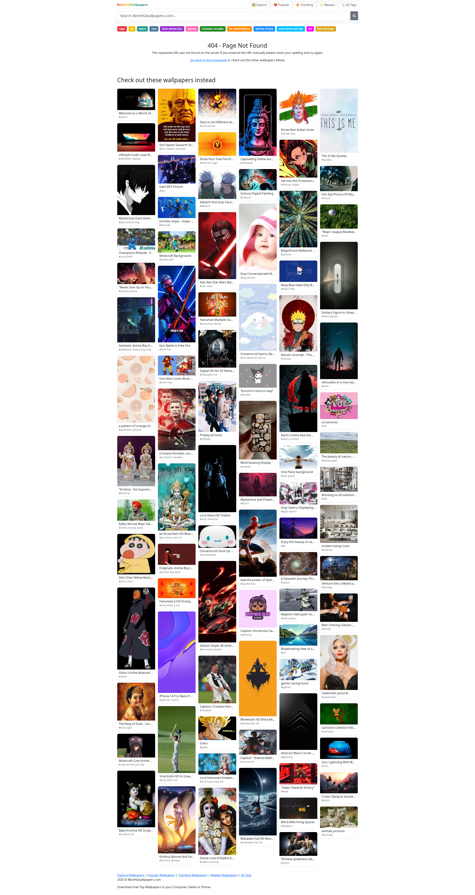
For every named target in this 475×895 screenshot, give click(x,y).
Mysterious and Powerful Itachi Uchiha (267, 500)
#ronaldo (205, 710)
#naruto (286, 358)
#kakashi (205, 206)
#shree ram (288, 133)
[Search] (354, 15)
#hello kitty (288, 289)
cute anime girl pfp (291, 28)
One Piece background (297, 472)
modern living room (336, 546)
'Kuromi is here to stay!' (256, 391)
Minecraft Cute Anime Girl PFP (140, 761)
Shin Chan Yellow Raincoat (137, 577)
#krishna (124, 493)
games (192, 28)
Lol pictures (330, 422)
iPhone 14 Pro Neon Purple (178, 696)
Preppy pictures (211, 435)
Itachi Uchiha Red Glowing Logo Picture (308, 435)
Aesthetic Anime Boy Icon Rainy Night (145, 345)
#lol (324, 426)
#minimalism (330, 316)
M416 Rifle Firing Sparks (298, 822)
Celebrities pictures (335, 693)
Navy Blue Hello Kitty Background (304, 285)
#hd (283, 652)
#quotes (327, 159)
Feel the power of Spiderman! (261, 580)
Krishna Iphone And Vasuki (178, 857)
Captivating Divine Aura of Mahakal (265, 159)
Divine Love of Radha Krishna (220, 858)
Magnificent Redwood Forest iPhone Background (315, 250)
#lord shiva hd (209, 519)
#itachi (244, 503)
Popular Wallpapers (161, 875)
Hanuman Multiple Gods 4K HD (222, 320)
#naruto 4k (247, 761)
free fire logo (325, 28)
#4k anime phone (211, 649)
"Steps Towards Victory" (298, 788)
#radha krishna (209, 862)
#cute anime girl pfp (131, 764)
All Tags (246, 875)
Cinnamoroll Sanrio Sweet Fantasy (264, 354)
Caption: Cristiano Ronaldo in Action (225, 706)
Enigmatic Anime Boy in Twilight (181, 568)
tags (122, 28)
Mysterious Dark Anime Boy (138, 218)
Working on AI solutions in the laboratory (351, 495)
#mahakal (246, 163)
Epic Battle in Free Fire (174, 345)
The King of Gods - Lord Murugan (142, 724)
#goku (204, 747)
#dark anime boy (129, 222)
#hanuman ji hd (169, 605)
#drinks (326, 629)
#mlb (325, 235)
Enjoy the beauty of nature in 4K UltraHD (309, 542)
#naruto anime (128, 291)
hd (310, 28)
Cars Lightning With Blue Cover (343, 762)
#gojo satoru (289, 511)
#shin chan (126, 581)
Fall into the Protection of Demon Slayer (309, 181)
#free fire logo (208, 163)
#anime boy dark (169, 572)
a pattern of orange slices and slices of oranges (152, 426)
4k (131, 28)
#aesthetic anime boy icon (135, 349)
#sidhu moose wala (131, 527)
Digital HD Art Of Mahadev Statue (223, 371)
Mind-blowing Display (255, 463)
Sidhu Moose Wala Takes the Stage (143, 524)
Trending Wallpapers (192, 875)
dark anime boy (172, 28)
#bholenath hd (249, 723)
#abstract (287, 757)
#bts (162, 190)
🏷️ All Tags (348, 5)
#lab (324, 498)
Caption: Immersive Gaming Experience (268, 631)
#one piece (288, 476)
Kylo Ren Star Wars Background (222, 282)
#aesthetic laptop (129, 158)
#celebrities (329, 697)
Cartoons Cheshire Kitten (339, 728)
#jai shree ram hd (170, 537)
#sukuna (245, 197)
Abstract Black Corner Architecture (305, 753)
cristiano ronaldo (213, 28)
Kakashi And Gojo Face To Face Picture (226, 202)
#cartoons (328, 731)
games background (294, 683)
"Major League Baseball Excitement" (347, 232)
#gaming (246, 634)
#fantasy (327, 587)
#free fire (165, 349)
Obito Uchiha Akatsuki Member (141, 673)
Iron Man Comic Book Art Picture (182, 379)
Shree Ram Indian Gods (297, 130)
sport (142, 28)
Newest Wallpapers (224, 875)
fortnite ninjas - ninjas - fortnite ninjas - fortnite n (193, 221)
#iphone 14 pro (168, 700)
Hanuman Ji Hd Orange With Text (182, 601)
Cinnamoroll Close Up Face (218, 551)
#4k (283, 546)
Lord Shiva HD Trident (215, 515)
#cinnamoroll (208, 555)
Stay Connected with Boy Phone (262, 274)
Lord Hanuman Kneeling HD (219, 778)
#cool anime (207, 126)
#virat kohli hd (168, 780)
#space (285, 582)
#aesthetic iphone (130, 429)
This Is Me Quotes (334, 156)
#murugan (125, 727)
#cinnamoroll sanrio (253, 357)
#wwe (284, 791)
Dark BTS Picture (171, 187)
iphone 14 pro (264, 28)
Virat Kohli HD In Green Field (179, 776)
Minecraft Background (175, 256)
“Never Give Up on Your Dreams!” (142, 287)
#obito (123, 676)
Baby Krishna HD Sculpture (138, 830)
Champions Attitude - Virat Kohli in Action (148, 253)
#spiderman (248, 583)
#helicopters (289, 618)
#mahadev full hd (251, 842)
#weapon (286, 826)
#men (325, 386)
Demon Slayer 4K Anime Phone (221, 646)
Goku (203, 743)
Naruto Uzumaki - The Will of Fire (304, 355)
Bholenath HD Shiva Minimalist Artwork (268, 719)
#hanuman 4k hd (210, 323)
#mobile (245, 466)
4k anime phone (239, 28)
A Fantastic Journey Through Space (305, 579)
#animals (327, 835)
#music (326, 198)
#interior (327, 550)
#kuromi (245, 394)
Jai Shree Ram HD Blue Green (179, 534)
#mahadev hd (208, 374)
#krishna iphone (169, 860)
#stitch (123, 117)
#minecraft (166, 259)
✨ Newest (327, 5)
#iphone (286, 254)
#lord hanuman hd (211, 781)
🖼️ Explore (259, 5)
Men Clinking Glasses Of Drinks (344, 625)
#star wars (206, 286)
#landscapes (329, 460)
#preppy (205, 439)
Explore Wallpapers (130, 875)
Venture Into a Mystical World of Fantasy (350, 583)
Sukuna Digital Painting (256, 193)
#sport (285, 863)
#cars (325, 766)
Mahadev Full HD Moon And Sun (263, 839)
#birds (326, 800)
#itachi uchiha (290, 439)
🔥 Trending (304, 5)
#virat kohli (126, 256)
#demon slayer (290, 184)
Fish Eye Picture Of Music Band (343, 194)
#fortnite (164, 225)
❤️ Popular (281, 5)
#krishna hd (126, 834)
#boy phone (247, 277)
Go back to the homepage (208, 60)
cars (154, 28)
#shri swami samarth (172, 148)
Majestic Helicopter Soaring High (304, 614)
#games (286, 687)
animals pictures (333, 831)
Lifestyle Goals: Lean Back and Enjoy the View (150, 155)
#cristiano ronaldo (170, 457)
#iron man (165, 382)
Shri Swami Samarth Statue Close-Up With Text (192, 145)
